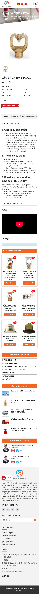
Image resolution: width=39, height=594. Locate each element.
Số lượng (4, 100)
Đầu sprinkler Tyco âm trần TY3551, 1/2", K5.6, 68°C (29, 338)
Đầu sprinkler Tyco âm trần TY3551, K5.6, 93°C (10, 338)
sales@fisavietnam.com (16, 571)
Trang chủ (5, 17)
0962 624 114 (18, 459)
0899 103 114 (18, 447)
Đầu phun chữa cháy (18, 17)
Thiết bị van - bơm (8, 373)
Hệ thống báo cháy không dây (13, 370)
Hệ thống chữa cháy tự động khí (14, 366)
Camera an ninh (8, 376)
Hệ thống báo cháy (9, 360)
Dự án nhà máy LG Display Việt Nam (23, 391)
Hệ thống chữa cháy (9, 363)
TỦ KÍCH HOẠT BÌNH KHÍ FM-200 (22, 419)
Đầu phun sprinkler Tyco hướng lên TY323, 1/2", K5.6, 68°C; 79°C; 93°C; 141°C (10, 275)
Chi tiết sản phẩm (11, 116)
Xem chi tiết (10, 283)
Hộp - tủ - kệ (6, 379)
